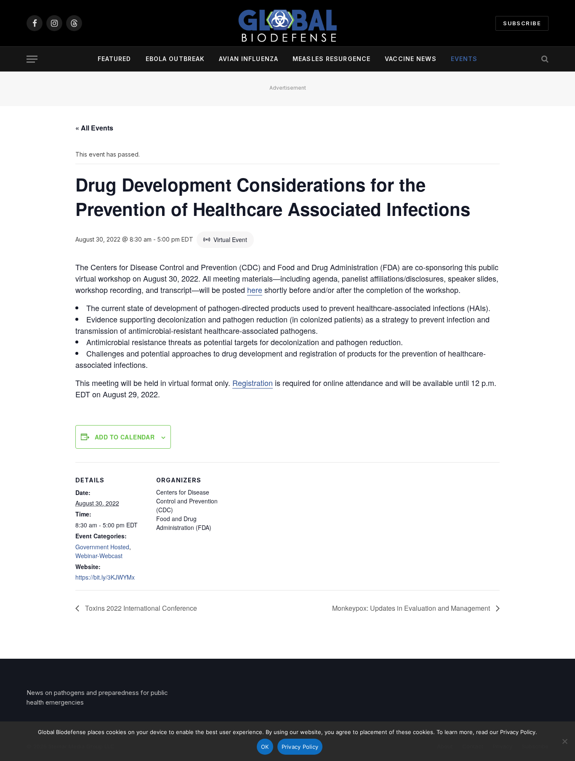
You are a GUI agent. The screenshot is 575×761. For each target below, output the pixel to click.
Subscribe (522, 23)
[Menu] (32, 59)
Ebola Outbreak (175, 58)
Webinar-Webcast (98, 555)
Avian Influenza (248, 58)
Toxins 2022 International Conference (140, 608)
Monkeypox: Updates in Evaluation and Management (412, 608)
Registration (252, 382)
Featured (114, 58)
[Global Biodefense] (287, 23)
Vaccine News (410, 58)
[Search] (544, 59)
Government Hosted (102, 547)
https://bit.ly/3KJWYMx (105, 577)
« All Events (94, 128)
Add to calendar (124, 437)
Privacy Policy (300, 746)
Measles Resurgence (331, 58)
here (254, 289)
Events (464, 58)
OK (265, 746)
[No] (564, 741)
